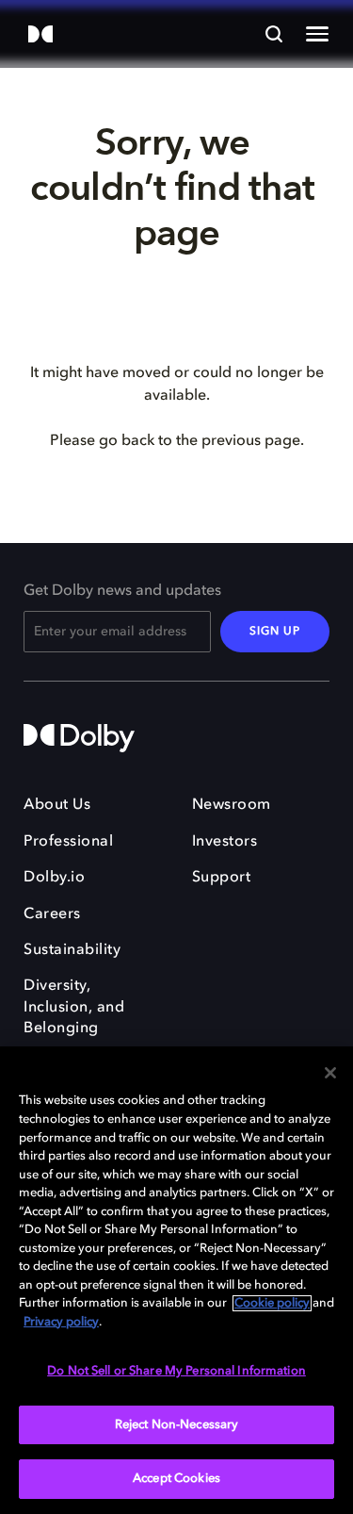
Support (221, 877)
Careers (52, 914)
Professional (68, 841)
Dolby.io (54, 877)
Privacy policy (61, 1322)
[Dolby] (40, 35)
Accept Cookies (176, 1479)
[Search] (274, 34)
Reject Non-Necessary (177, 1425)
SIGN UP (274, 631)
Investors (225, 841)
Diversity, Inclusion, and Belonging (74, 1007)
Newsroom (231, 805)
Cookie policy (272, 1303)
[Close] (330, 1073)
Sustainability (72, 950)
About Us (57, 805)
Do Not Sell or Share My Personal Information (176, 1371)
